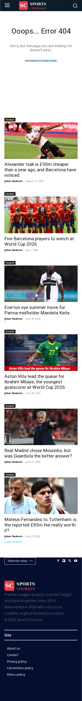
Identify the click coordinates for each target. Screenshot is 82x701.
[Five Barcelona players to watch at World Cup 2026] (41, 215)
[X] (70, 561)
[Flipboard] (64, 561)
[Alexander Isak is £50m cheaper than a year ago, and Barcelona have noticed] (41, 140)
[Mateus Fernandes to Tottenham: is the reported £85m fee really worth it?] (41, 495)
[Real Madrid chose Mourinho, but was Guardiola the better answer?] (41, 427)
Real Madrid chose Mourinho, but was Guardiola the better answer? (38, 453)
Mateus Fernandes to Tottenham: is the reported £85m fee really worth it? (40, 525)
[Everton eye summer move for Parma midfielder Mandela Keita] (41, 284)
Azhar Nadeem (13, 181)
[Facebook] (58, 561)
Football (10, 119)
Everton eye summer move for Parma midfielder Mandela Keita (37, 310)
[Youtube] (75, 561)
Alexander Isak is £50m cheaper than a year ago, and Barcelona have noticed (40, 170)
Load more (12, 541)
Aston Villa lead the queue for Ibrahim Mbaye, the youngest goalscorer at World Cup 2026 (34, 382)
